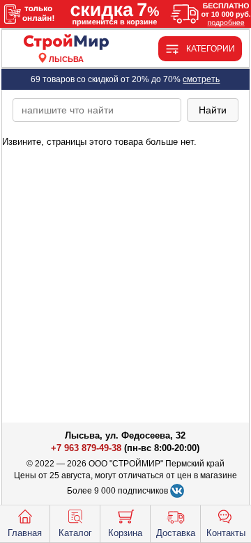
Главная (25, 533)
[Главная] (66, 42)
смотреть (201, 79)
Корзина (125, 533)
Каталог (75, 533)
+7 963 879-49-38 (86, 448)
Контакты (225, 533)
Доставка (175, 533)
